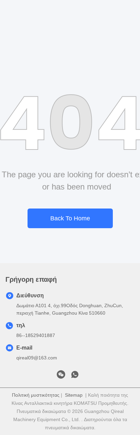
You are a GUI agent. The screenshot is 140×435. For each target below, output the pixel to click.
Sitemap (74, 395)
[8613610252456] (75, 376)
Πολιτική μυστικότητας (35, 395)
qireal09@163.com (36, 357)
